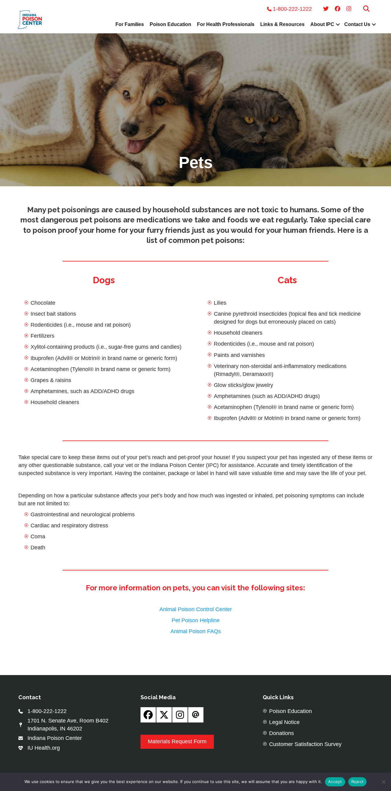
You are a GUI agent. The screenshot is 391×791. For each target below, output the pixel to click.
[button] (366, 9)
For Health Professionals (225, 24)
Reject (357, 781)
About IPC (322, 24)
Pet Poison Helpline (196, 620)
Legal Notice (284, 722)
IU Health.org (43, 748)
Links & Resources (282, 24)
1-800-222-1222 (293, 9)
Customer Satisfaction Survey (305, 744)
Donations (281, 733)
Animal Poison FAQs (195, 631)
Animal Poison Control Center (195, 609)
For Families (129, 24)
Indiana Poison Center (54, 738)
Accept (335, 781)
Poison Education (170, 24)
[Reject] (383, 782)
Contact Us (357, 24)
